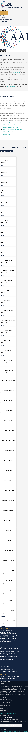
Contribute (7, 661)
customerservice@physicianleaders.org (8, 713)
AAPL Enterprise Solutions (11, 725)
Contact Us (13, 679)
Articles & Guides (7, 648)
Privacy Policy (3, 731)
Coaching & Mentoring (9, 640)
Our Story (2, 676)
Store (1, 23)
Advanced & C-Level (8, 635)
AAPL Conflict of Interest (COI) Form (12, 129)
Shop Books (8, 659)
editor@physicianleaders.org (13, 122)
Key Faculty (8, 678)
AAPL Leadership (9, 676)
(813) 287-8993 (3, 711)
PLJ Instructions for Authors (10, 125)
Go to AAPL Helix (3, 10)
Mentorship (8, 669)
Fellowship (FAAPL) (9, 671)
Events (5, 637)
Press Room (8, 679)
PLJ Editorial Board (7, 134)
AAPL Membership (11, 86)
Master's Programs (8, 638)
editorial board (16, 72)
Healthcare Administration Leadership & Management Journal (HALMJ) (8, 654)
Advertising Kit (9, 731)
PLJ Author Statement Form (10, 127)
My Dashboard (4, 666)
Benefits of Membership (6, 665)
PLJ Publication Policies (9, 132)
